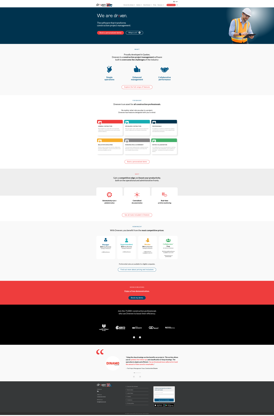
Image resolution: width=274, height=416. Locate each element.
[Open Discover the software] (134, 5)
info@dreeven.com (101, 401)
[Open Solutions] (141, 5)
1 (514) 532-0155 (101, 396)
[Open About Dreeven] (151, 5)
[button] (134, 337)
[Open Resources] (163, 5)
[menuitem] (177, 4)
